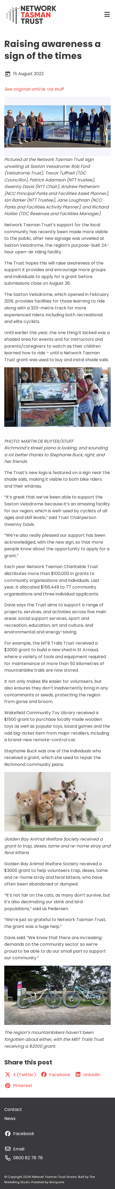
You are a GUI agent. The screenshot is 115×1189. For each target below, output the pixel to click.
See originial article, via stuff (33, 89)
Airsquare (56, 1182)
